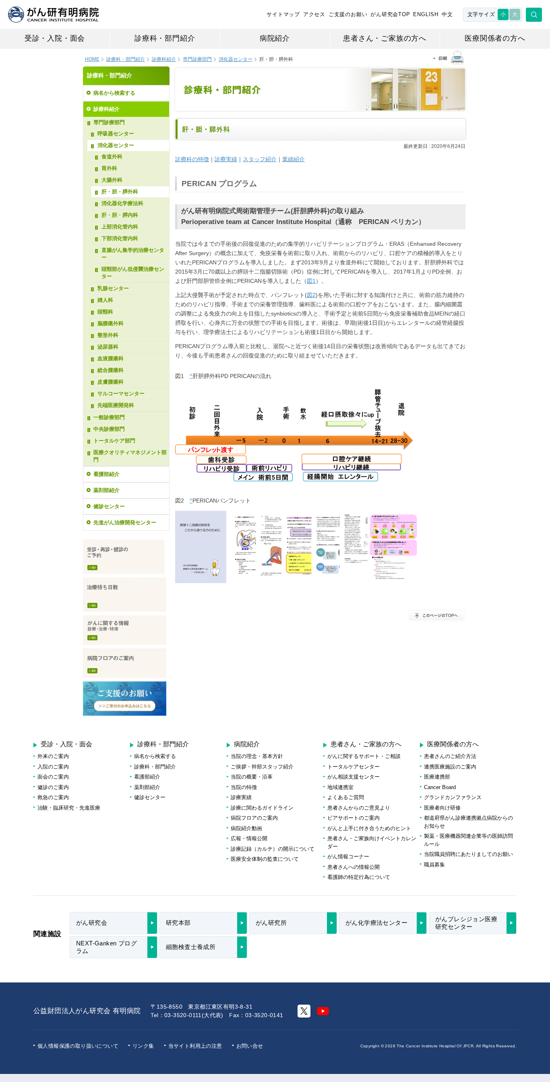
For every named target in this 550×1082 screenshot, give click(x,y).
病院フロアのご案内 (124, 663)
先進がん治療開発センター (124, 522)
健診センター (109, 506)
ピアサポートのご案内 (353, 818)
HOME (92, 59)
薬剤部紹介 (106, 490)
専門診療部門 (109, 122)
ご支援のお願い (348, 14)
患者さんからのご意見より (358, 808)
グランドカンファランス (453, 797)
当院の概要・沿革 (252, 777)
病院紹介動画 (246, 828)
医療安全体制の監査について (265, 859)
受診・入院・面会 (55, 38)
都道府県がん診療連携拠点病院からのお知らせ (468, 822)
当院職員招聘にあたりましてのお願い (468, 854)
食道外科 (111, 157)
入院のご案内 (53, 767)
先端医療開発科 (115, 405)
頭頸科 (105, 312)
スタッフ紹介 (260, 159)
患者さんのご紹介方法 (450, 756)
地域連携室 (340, 787)
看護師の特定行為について (358, 877)
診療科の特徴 (192, 159)
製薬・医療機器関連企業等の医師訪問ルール (468, 840)
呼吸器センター (115, 134)
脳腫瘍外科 (110, 323)
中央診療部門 (109, 429)
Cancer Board (440, 787)
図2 (311, 295)
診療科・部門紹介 (164, 38)
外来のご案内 (53, 756)
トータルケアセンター (353, 767)
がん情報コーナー (348, 857)
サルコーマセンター (121, 393)
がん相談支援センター (353, 777)
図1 (311, 281)
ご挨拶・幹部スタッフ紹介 (262, 767)
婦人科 (105, 300)
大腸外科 (111, 180)
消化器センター (235, 59)
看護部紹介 (106, 474)
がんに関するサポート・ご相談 (364, 756)
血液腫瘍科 (110, 358)
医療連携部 (437, 777)
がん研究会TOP (390, 14)
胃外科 (109, 168)
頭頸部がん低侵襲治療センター (132, 272)
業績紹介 (293, 159)
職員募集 (434, 865)
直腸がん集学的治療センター (132, 253)
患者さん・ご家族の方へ (384, 38)
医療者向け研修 (442, 808)
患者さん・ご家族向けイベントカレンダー (371, 842)
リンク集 (143, 1046)
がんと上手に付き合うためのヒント (369, 828)
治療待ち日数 (124, 594)
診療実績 (226, 159)
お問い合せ (249, 1046)
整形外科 (107, 335)
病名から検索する (114, 93)
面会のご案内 (53, 777)
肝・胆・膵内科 (119, 215)
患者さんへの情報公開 (353, 867)
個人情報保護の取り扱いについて (77, 1046)
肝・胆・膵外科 (119, 192)
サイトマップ (283, 14)
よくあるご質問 (345, 797)
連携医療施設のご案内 (450, 767)
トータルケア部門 (114, 441)
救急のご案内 (53, 797)
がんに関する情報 (124, 630)
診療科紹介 (164, 59)
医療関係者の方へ (495, 38)
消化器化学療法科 (122, 203)
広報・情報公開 (249, 838)
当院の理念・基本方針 (257, 756)
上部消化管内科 (119, 227)
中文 (447, 14)
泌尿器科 (107, 347)
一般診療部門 (109, 417)
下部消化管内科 (119, 238)
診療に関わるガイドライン (262, 808)
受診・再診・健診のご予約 (123, 557)
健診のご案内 (53, 787)
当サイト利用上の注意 (195, 1046)
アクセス (314, 14)
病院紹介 (275, 38)
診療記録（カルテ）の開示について (272, 849)
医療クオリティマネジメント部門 (130, 456)
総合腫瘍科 (110, 370)
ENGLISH (425, 14)
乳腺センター (113, 288)
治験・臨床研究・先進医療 (68, 808)
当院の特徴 (244, 787)
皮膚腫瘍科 (110, 382)
